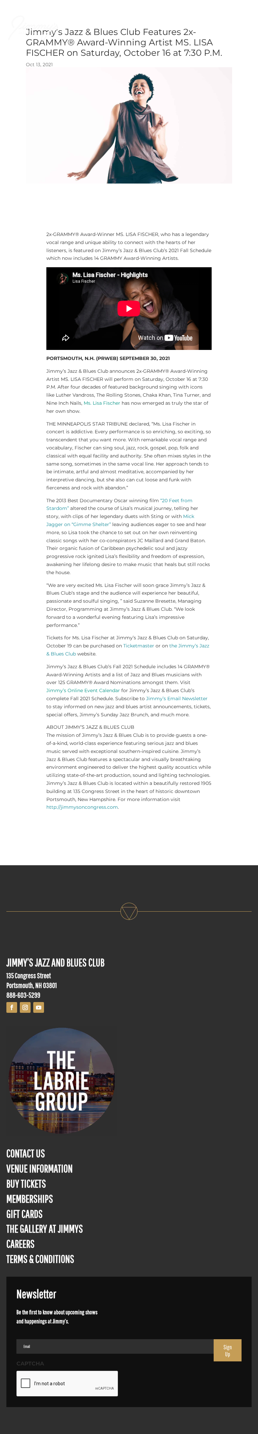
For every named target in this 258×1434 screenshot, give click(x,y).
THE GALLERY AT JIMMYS (44, 1228)
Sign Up (227, 1351)
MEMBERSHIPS (29, 1198)
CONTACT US (25, 1153)
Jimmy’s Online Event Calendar (83, 690)
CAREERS (20, 1243)
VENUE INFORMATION (39, 1168)
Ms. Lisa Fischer (102, 403)
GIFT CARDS (24, 1213)
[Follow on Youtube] (38, 1007)
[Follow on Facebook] (11, 1007)
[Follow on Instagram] (25, 1007)
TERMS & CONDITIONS (40, 1258)
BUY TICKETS (26, 1183)
